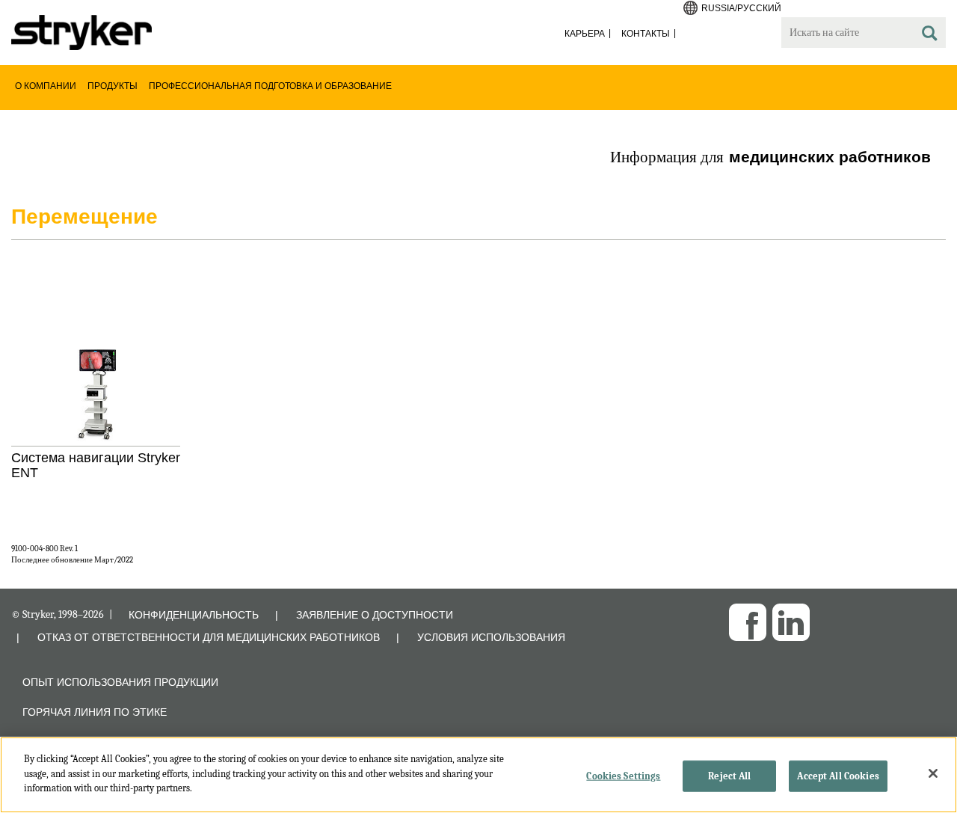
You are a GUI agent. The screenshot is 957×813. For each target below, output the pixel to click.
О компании (45, 86)
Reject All (729, 776)
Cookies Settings (623, 776)
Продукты (112, 86)
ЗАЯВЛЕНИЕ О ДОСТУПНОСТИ (374, 615)
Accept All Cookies (837, 776)
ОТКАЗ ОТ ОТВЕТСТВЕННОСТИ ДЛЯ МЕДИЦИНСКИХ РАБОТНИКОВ (208, 637)
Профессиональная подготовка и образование (270, 86)
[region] (478, 775)
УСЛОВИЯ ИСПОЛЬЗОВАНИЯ (491, 637)
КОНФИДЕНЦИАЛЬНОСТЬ (194, 615)
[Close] (933, 773)
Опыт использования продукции (120, 682)
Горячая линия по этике (94, 712)
